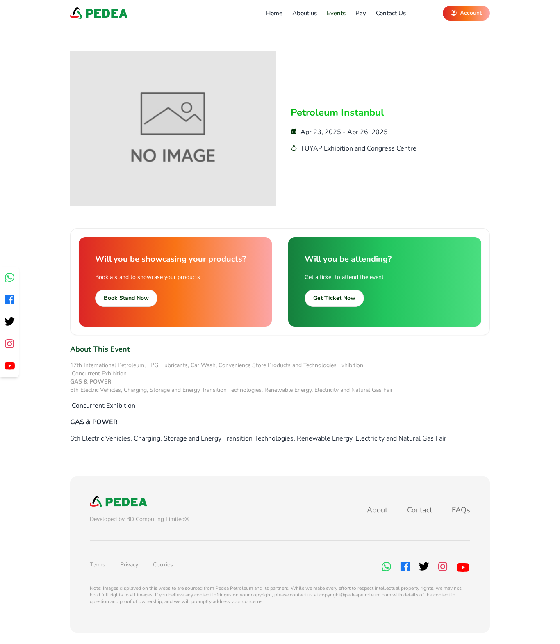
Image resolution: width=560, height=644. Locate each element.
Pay (360, 13)
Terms (97, 565)
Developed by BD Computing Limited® (139, 519)
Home (274, 13)
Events (336, 13)
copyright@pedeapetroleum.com (355, 594)
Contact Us (391, 13)
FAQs (461, 510)
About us (304, 13)
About (377, 510)
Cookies (163, 565)
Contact (419, 510)
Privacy (129, 565)
